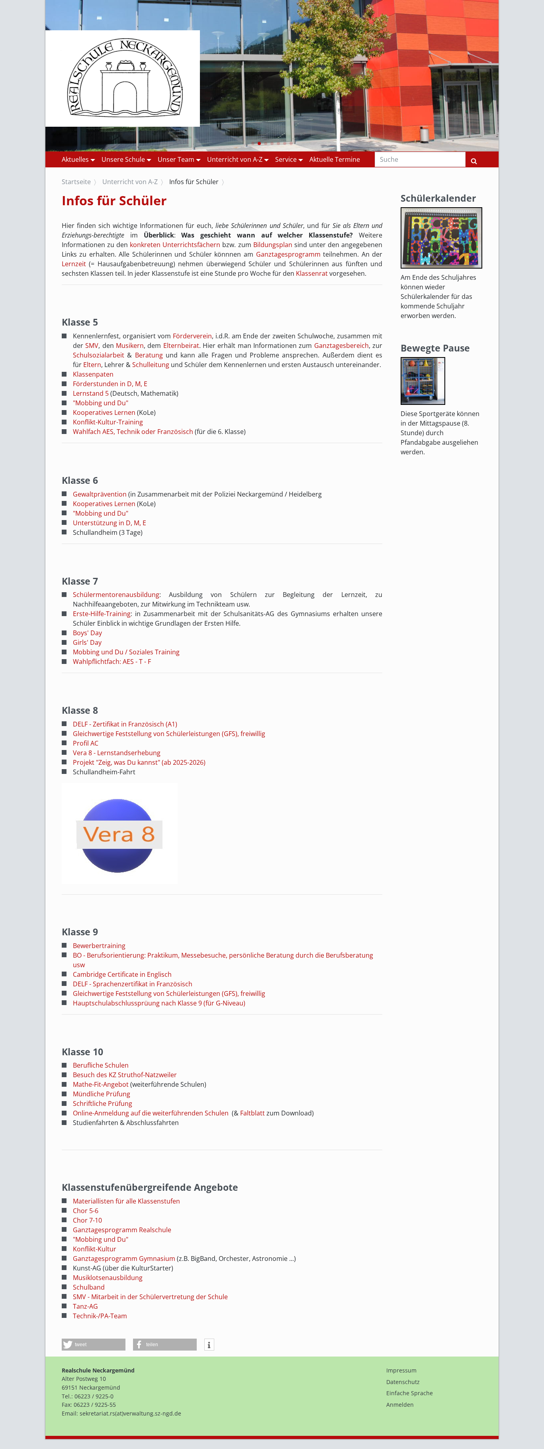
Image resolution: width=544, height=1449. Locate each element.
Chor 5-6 (85, 1210)
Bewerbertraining (99, 945)
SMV (91, 345)
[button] (252, 143)
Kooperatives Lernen (105, 412)
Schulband (89, 1287)
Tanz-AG (85, 1306)
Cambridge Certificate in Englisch (122, 974)
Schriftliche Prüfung (102, 1103)
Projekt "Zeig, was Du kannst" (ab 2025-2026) (139, 762)
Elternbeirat (181, 345)
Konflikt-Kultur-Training (108, 422)
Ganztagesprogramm (288, 254)
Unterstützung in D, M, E (109, 522)
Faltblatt (252, 1113)
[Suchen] (474, 159)
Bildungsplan (272, 244)
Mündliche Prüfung (101, 1094)
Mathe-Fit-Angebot (101, 1084)
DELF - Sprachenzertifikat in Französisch (132, 984)
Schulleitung (150, 364)
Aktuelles (75, 159)
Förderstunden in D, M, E (110, 383)
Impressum (401, 1370)
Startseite (76, 181)
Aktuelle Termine (334, 159)
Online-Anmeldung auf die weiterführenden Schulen (151, 1113)
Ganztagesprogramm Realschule (122, 1229)
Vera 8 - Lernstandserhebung (116, 752)
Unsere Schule (123, 159)
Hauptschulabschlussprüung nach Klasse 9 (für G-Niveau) (159, 1003)
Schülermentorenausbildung (116, 594)
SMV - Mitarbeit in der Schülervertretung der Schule (150, 1296)
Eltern (92, 364)
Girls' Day (87, 642)
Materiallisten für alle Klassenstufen (126, 1201)
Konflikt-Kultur (94, 1249)
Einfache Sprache (409, 1393)
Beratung (149, 355)
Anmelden (400, 1404)
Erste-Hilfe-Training (102, 613)
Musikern (130, 345)
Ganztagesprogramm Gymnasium (124, 1258)
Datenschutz (403, 1382)
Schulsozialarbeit (100, 355)
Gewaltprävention (100, 494)
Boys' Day (87, 632)
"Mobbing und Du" (100, 403)
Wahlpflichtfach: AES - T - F (112, 661)
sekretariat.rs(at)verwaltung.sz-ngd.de (130, 1413)
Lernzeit (74, 263)
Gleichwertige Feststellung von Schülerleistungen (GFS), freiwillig (169, 733)
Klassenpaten (93, 374)
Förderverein (192, 336)
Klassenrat (312, 273)
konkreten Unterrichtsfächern (175, 244)
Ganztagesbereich (341, 345)
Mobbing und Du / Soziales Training (126, 652)
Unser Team (176, 159)
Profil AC (85, 743)
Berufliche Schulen (101, 1065)
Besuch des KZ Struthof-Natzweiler (125, 1074)
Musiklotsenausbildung (108, 1277)
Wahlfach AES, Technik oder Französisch (133, 431)
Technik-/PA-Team (100, 1316)
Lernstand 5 (91, 393)
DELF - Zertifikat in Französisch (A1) (125, 724)
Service (286, 159)
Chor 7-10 (87, 1220)
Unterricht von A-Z (234, 159)
